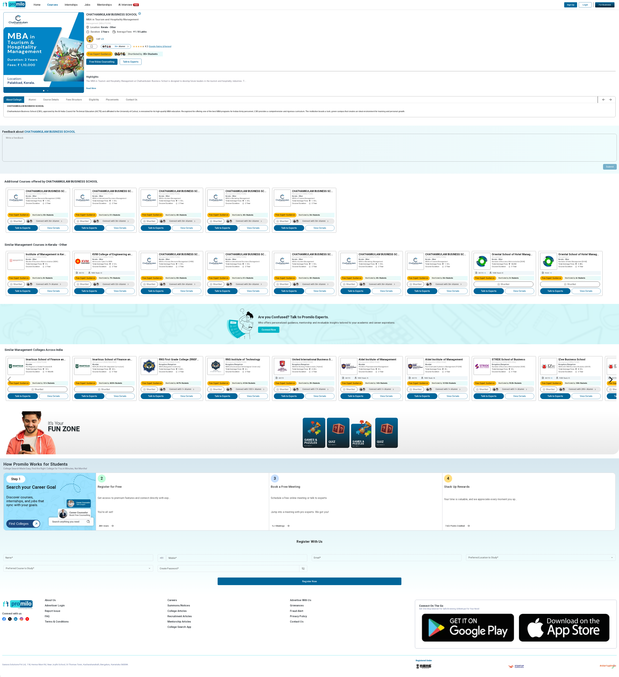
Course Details (51, 99)
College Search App (179, 626)
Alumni (32, 99)
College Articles (177, 611)
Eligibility (94, 99)
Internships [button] (71, 4)
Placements (112, 99)
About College (13, 99)
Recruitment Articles (179, 616)
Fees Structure (74, 99)
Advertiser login (55, 605)
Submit (610, 166)
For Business (605, 5)
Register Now (309, 581)
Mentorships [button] (104, 4)
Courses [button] (52, 4)
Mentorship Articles (179, 621)
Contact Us (131, 99)
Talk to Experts (22, 228)
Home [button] (37, 4)
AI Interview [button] (125, 4)
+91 (162, 558)
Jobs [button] (87, 4)
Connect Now (269, 329)
